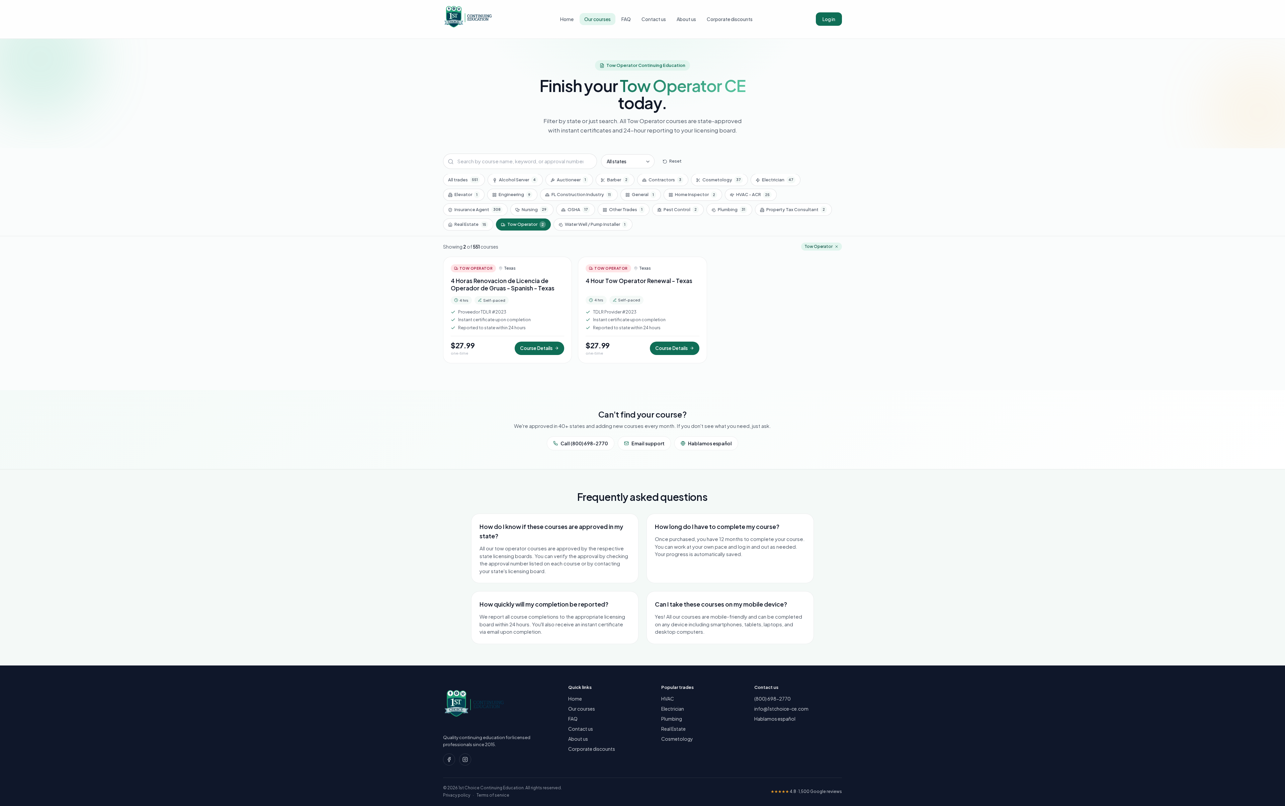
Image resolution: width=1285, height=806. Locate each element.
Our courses (597, 19)
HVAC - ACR (753, 194)
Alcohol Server (517, 179)
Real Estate (470, 224)
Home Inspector (695, 194)
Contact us (653, 19)
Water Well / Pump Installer (595, 224)
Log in (829, 19)
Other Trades (625, 209)
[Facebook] (449, 759)
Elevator (466, 194)
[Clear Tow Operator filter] (837, 247)
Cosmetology (721, 179)
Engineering (514, 194)
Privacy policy (456, 795)
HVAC (667, 699)
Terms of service (493, 795)
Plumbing (731, 209)
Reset (675, 161)
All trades (463, 179)
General (643, 194)
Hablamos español (710, 443)
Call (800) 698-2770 (584, 443)
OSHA (578, 209)
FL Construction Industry (581, 194)
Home (567, 19)
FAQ (626, 19)
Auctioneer (571, 179)
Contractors (665, 179)
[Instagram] (465, 759)
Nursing (534, 209)
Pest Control (680, 209)
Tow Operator (525, 224)
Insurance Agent (477, 209)
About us (686, 19)
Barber (617, 179)
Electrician (777, 179)
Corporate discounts (730, 19)
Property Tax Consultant (795, 209)
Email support (648, 443)
